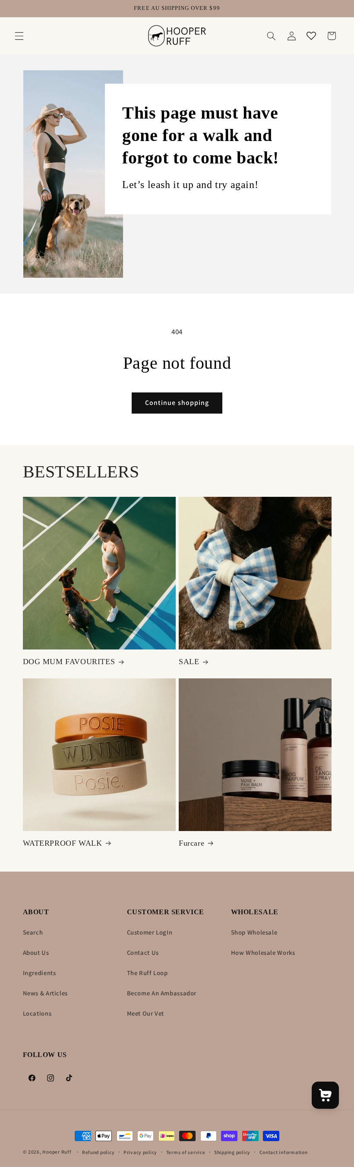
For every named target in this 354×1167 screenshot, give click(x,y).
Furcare (191, 843)
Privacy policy (140, 1152)
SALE (189, 661)
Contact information (283, 1152)
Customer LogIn (150, 932)
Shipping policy (232, 1152)
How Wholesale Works (263, 952)
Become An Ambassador (162, 993)
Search (33, 932)
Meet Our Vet (145, 1013)
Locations (37, 1013)
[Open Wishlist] (311, 36)
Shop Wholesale (254, 932)
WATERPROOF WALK (62, 843)
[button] (19, 36)
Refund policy (98, 1152)
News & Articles (45, 993)
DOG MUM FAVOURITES (69, 661)
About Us (36, 952)
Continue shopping (177, 402)
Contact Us (143, 952)
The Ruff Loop (147, 973)
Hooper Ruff (56, 1151)
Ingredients (39, 973)
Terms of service (185, 1152)
